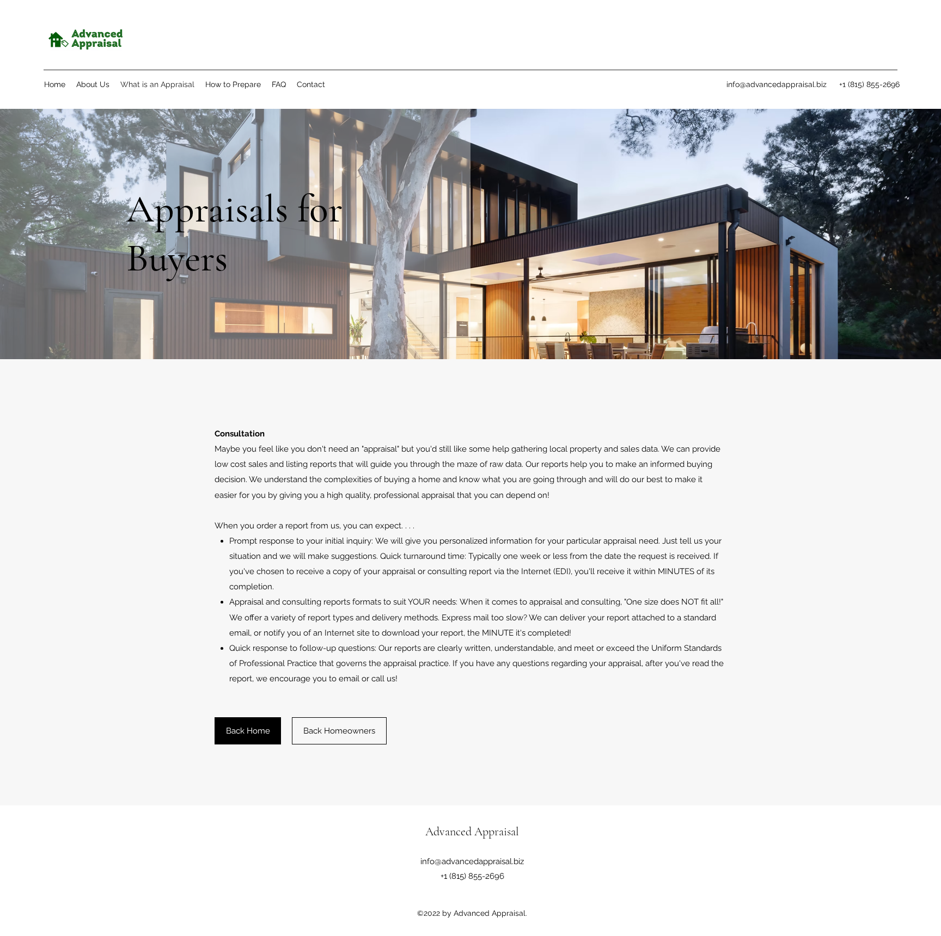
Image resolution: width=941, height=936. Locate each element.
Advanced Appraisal (472, 831)
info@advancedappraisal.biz (776, 84)
